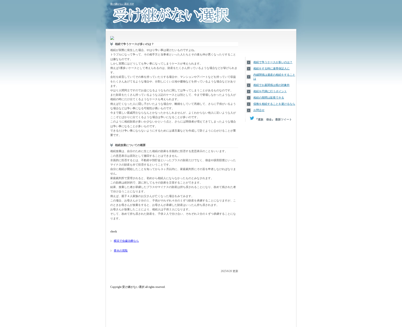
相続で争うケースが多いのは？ (272, 62)
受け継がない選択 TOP (122, 4)
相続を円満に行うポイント (270, 91)
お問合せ (259, 110)
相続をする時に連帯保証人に (271, 68)
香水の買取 (121, 250)
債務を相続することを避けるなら (274, 104)
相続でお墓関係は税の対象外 (271, 85)
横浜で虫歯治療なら (126, 240)
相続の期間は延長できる (268, 97)
